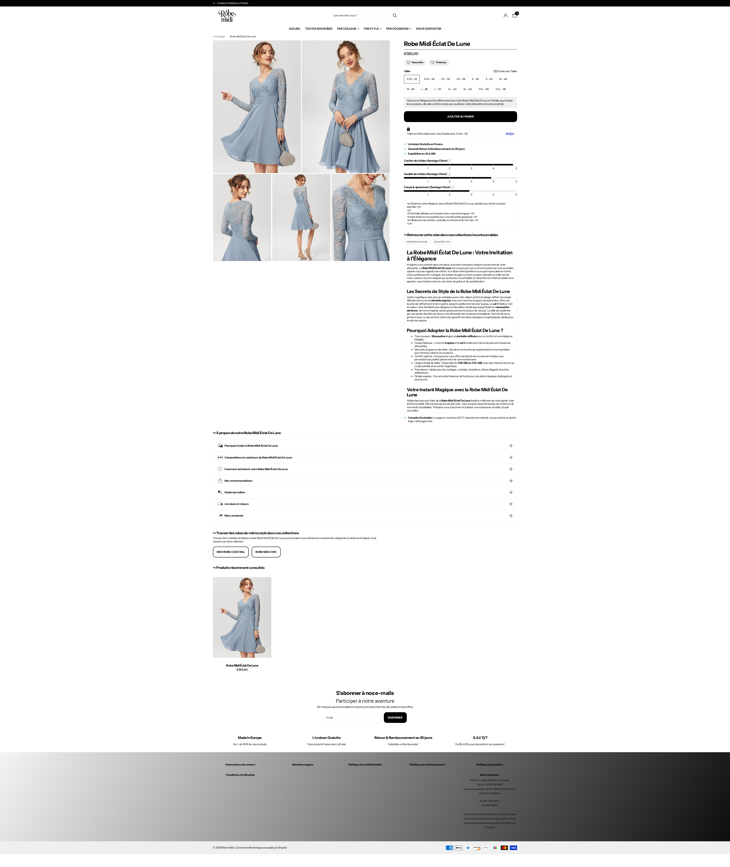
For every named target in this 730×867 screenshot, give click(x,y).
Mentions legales (302, 764)
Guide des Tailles (507, 71)
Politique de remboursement (427, 764)
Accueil (295, 28)
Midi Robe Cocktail (417, 241)
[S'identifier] (506, 15)
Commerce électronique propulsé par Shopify (261, 847)
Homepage (219, 36)
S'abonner (395, 717)
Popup (449, 160)
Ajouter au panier (460, 116)
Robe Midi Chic (442, 241)
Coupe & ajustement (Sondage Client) (427, 187)
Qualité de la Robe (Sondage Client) (426, 174)
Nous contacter (428, 28)
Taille (460, 71)
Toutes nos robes (318, 28)
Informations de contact (240, 764)
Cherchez (395, 15)
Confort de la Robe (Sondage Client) (426, 160)
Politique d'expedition (489, 764)
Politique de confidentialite (365, 764)
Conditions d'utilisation (240, 775)
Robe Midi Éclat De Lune (242, 665)
